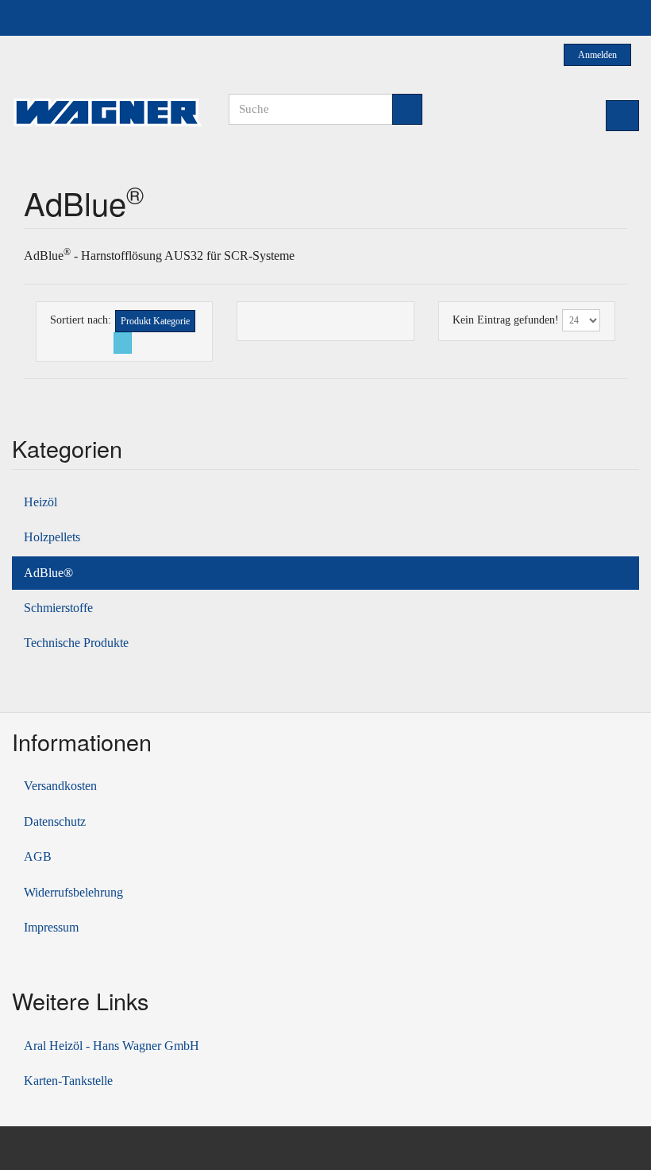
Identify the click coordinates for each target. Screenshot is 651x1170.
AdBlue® (48, 572)
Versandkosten (60, 785)
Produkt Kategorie (155, 321)
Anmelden (597, 54)
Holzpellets (52, 537)
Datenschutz (55, 821)
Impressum (51, 927)
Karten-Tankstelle (68, 1080)
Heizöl (40, 502)
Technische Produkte (76, 642)
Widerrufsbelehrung (73, 892)
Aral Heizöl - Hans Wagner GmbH (111, 1045)
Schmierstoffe (58, 607)
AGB (38, 856)
